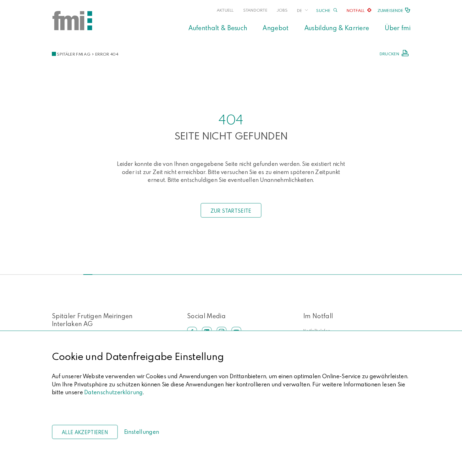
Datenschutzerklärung (113, 392)
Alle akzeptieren (85, 432)
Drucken (389, 54)
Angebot (276, 27)
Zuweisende (390, 10)
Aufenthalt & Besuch (218, 27)
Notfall (356, 10)
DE (299, 10)
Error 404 (106, 54)
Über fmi (397, 27)
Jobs (282, 10)
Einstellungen (141, 431)
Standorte (255, 10)
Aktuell (225, 10)
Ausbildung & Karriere (337, 27)
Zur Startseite (231, 210)
